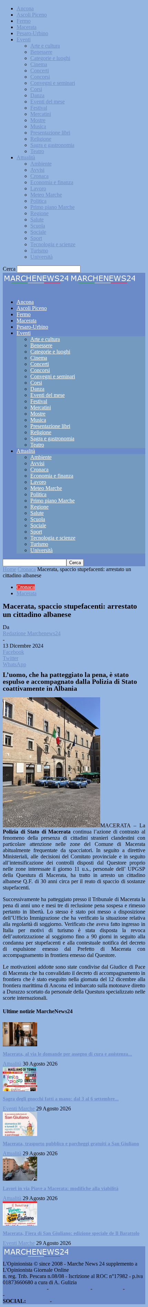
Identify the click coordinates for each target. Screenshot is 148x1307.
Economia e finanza (51, 182)
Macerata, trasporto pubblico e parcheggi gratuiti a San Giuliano (71, 1143)
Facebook (38, 1301)
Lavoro (38, 188)
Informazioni (107, 1288)
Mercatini (40, 114)
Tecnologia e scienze (52, 244)
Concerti (39, 70)
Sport (36, 238)
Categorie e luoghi (50, 58)
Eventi (24, 39)
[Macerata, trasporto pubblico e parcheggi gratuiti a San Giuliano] (20, 1134)
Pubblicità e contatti (24, 1288)
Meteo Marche (46, 195)
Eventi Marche (19, 1108)
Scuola (37, 226)
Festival (38, 108)
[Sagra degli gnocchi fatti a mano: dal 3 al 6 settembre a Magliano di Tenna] (20, 1089)
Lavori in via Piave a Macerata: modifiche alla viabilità (60, 1188)
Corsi (36, 89)
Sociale (38, 232)
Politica (38, 201)
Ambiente (41, 164)
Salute (37, 219)
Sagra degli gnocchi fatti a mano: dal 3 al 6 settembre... (61, 1098)
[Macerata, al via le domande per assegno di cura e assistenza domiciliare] (20, 1044)
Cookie (14, 1295)
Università (41, 257)
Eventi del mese (47, 101)
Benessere (41, 52)
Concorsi (40, 77)
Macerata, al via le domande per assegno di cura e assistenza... (67, 1054)
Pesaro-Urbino (32, 33)
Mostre (37, 120)
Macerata (26, 27)
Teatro (37, 151)
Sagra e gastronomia (52, 145)
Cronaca (39, 176)
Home (9, 569)
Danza (37, 95)
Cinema (38, 64)
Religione (40, 139)
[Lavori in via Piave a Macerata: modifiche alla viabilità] (20, 1179)
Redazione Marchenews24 (32, 633)
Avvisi (37, 170)
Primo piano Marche (52, 207)
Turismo (39, 250)
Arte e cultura (45, 46)
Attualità (26, 157)
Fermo (24, 21)
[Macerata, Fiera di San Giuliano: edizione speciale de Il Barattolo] (20, 1224)
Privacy (134, 1288)
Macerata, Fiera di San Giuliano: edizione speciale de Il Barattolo (71, 1233)
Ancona (25, 8)
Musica (38, 126)
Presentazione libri (50, 133)
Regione (39, 213)
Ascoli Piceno (32, 15)
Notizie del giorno (69, 1288)
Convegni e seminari (52, 83)
